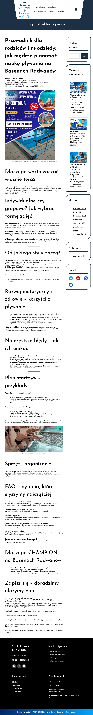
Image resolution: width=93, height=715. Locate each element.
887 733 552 (56, 686)
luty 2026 (77, 220)
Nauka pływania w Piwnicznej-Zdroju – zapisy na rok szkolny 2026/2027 (30, 611)
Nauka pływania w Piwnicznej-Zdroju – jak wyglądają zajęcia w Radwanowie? (32, 620)
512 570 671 (56, 682)
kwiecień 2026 (79, 216)
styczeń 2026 (79, 223)
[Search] (84, 55)
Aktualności (78, 256)
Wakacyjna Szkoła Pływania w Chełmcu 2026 (21, 615)
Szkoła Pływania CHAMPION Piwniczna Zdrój (24, 9)
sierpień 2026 (79, 209)
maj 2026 (77, 212)
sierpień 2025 (79, 234)
